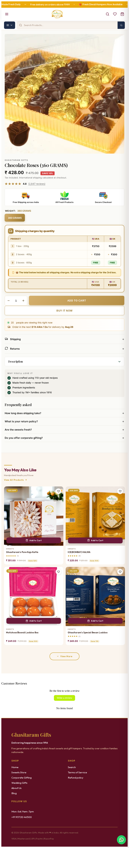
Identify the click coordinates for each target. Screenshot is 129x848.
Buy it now (64, 310)
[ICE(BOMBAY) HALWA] (95, 516)
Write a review (64, 697)
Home (14, 767)
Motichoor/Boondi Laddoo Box (22, 632)
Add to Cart (35, 540)
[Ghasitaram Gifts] (57, 14)
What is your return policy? (64, 421)
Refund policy (75, 777)
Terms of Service (77, 772)
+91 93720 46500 (21, 817)
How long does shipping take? (64, 413)
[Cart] (122, 14)
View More (66, 656)
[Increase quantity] (23, 300)
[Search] (107, 14)
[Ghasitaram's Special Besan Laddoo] (95, 596)
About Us (16, 788)
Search (72, 767)
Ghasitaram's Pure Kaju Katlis (22, 552)
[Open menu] (6, 14)
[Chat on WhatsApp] (121, 839)
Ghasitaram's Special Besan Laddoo (88, 632)
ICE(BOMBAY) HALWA (79, 552)
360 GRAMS (15, 217)
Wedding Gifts (19, 782)
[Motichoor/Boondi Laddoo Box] (33, 596)
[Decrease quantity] (8, 300)
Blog (14, 793)
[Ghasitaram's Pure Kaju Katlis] (33, 516)
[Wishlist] (115, 14)
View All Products (14, 480)
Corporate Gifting (21, 777)
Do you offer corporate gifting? (64, 438)
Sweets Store (18, 772)
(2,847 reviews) (36, 183)
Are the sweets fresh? (64, 430)
